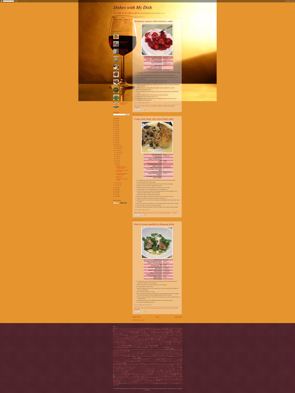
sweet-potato (146, 377)
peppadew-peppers (120, 366)
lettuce (161, 356)
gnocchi (165, 350)
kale (152, 355)
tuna (128, 380)
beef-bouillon (141, 332)
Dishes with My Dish (132, 7)
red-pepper (149, 370)
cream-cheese (174, 342)
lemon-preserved (144, 356)
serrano (154, 373)
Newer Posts (136, 317)
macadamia (121, 358)
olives (157, 212)
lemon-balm (137, 356)
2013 (116, 189)
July (117, 156)
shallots (175, 373)
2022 (116, 129)
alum (169, 328)
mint (161, 359)
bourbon (135, 334)
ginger (125, 350)
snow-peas (155, 374)
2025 (116, 123)
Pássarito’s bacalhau (124, 34)
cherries (130, 338)
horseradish (153, 353)
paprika (116, 364)
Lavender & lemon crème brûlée (124, 103)
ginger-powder (145, 350)
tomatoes (172, 379)
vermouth (122, 382)
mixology (155, 13)
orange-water (146, 363)
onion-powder (130, 363)
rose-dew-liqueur (117, 371)
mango (147, 358)
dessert (124, 13)
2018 (116, 137)
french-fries (154, 349)
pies (170, 366)
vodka (117, 383)
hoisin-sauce (134, 353)
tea (119, 379)
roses (129, 371)
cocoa (114, 341)
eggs (145, 212)
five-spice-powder (155, 347)
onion (120, 363)
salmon (164, 371)
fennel (148, 212)
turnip (153, 380)
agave (135, 328)
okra (180, 361)
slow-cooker (147, 374)
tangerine (179, 377)
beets (155, 332)
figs (134, 347)
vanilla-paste (169, 380)
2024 (116, 125)
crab (139, 342)
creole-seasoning (145, 344)
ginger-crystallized (138, 350)
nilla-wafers (153, 361)
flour (165, 347)
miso (169, 359)
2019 (116, 135)
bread (142, 212)
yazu (168, 383)
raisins (115, 370)
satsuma (114, 373)
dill (132, 345)
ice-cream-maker (172, 353)
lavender (114, 356)
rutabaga (141, 371)
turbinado (131, 380)
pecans (174, 364)
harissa (179, 352)
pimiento (174, 366)
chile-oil (168, 338)
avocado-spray (175, 329)
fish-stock (148, 347)
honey (139, 353)
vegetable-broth (178, 380)
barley (164, 331)
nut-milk (157, 361)
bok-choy (123, 334)
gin (122, 350)
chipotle (131, 339)
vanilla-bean (163, 380)
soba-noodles (161, 374)
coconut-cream (127, 341)
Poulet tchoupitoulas (124, 72)
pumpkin (150, 368)
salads (149, 13)
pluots (151, 367)
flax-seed (161, 347)
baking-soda (134, 331)
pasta (155, 308)
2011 (116, 194)
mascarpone (153, 105)
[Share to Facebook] (140, 109)
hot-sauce (159, 353)
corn (172, 341)
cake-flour (152, 335)
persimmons (144, 366)
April (117, 163)
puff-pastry (145, 368)
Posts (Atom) (142, 320)
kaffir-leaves (147, 355)
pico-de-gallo (165, 366)
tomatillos (152, 379)
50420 (114, 328)
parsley (122, 364)
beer (152, 332)
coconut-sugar (149, 341)
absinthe (119, 328)
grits (157, 352)
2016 (116, 142)
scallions (129, 373)
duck (137, 345)
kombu (169, 355)
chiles (172, 338)
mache (130, 358)
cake (146, 335)
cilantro (149, 339)
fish (137, 347)
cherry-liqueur (142, 338)
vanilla (164, 105)
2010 (116, 196)
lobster (178, 356)
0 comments (137, 107)
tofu (148, 379)
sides (138, 13)
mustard (135, 361)
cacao (142, 335)
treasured (115, 380)
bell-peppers (162, 332)
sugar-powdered (127, 377)
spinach (167, 308)
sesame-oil (160, 373)
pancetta (171, 363)
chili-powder (118, 339)
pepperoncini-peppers (136, 366)
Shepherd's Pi (119, 176)
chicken (148, 338)
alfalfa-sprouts (139, 328)
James (125, 19)
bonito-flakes (129, 334)
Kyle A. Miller (125, 22)
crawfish (162, 342)
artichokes (150, 329)
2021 (116, 131)
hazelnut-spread (121, 353)
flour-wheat (120, 349)
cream (139, 105)
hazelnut (115, 353)
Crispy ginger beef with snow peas (124, 88)
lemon (151, 212)
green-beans (140, 352)
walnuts (122, 383)
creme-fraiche (136, 344)
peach (142, 364)
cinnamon (155, 339)
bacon (180, 329)
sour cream (179, 374)
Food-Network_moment (138, 349)
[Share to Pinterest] (141, 109)
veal (173, 380)
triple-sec (121, 380)
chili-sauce (125, 339)
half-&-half (161, 352)
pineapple (180, 366)
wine (154, 383)
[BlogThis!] (137, 109)
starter (144, 13)
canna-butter (162, 335)
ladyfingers (174, 355)
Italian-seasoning (117, 355)
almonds (164, 328)
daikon (179, 344)
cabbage (137, 335)
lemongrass (152, 356)
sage (150, 371)
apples (139, 212)
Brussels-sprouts (177, 334)
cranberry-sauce (156, 342)
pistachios (131, 367)
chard (119, 338)
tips (144, 379)
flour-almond (171, 347)
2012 (116, 192)
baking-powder (126, 331)
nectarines (142, 361)
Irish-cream (180, 353)
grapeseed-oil (125, 352)
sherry (180, 373)
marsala (179, 358)
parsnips (129, 364)
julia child (135, 355)
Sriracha (146, 376)
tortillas (179, 379)
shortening (121, 374)
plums (148, 367)
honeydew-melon (147, 353)
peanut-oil (155, 364)
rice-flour (164, 370)
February (118, 182)
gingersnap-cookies (159, 350)
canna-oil (168, 335)
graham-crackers (177, 350)
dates (119, 345)
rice (159, 370)
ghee (118, 350)
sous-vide (117, 376)
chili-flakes (177, 338)
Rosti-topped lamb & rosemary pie (124, 57)
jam (130, 355)
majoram (143, 358)
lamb (179, 355)
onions (136, 363)
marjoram (174, 358)
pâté (138, 364)
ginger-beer (132, 350)
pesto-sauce (149, 366)
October (118, 150)
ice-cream (165, 353)
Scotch (144, 373)
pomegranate (156, 367)
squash (140, 376)
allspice (145, 328)
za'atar (180, 383)
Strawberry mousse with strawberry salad (153, 21)
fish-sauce (142, 347)
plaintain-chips (138, 367)
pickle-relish (155, 366)
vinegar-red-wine (157, 382)
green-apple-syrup (133, 352)
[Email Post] (145, 109)
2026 (116, 120)
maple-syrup (161, 358)
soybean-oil (130, 376)
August (118, 154)
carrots (133, 336)
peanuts (161, 364)
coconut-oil (143, 341)
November (118, 148)
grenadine (152, 352)
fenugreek (130, 347)
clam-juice (165, 339)
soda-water (168, 374)
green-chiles (147, 352)
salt (169, 371)
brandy (139, 334)
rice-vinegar (169, 370)
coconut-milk (135, 341)
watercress (132, 383)
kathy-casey (158, 355)
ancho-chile (174, 328)
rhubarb (155, 370)
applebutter (129, 329)
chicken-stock (156, 338)
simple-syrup (141, 374)
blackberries (179, 332)
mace (126, 358)
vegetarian (115, 382)
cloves (173, 339)
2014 (116, 187)
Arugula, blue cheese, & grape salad (124, 96)
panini (176, 363)
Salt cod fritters (123, 80)
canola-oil (174, 335)
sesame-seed (167, 373)
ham (170, 352)
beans (130, 332)
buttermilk (123, 335)
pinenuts (116, 367)
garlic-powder (177, 349)
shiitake (116, 374)
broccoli (170, 334)
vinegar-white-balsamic (172, 382)
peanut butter (149, 364)
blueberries (116, 334)
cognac (155, 341)
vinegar (133, 382)
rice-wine (176, 370)
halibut (166, 352)
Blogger (148, 390)
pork (161, 212)
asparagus (162, 329)
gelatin (146, 105)
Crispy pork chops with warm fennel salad (153, 118)
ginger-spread (152, 350)
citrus (162, 339)
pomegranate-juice (163, 367)
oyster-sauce (158, 363)
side (130, 374)
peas (158, 308)
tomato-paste (158, 379)
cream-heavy (120, 344)
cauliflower (151, 336)
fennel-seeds (124, 347)
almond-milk (159, 328)
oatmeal (168, 361)
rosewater (133, 371)
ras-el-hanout (121, 370)
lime (149, 105)
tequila (122, 379)
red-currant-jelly (142, 370)
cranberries (148, 342)
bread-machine (151, 334)
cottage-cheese (128, 342)
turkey (136, 380)
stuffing (176, 376)
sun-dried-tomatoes (136, 377)
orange (140, 363)
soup (133, 13)
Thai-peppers (133, 379)
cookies (160, 341)
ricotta (163, 308)
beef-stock (147, 332)
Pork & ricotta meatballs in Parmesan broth (154, 224)
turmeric (147, 380)
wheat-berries (143, 383)
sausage (123, 373)
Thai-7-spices (127, 379)
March (117, 165)
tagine (166, 377)
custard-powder (174, 344)
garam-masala (160, 349)
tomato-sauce (165, 379)
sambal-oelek (178, 371)
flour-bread (177, 347)
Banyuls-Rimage (158, 331)
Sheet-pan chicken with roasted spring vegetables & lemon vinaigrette (124, 51)
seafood (149, 373)
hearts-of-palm (127, 353)
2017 (116, 140)
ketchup (165, 355)
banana (151, 331)
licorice (165, 356)
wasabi (128, 383)
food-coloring (129, 349)
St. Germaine (152, 376)
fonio (125, 349)
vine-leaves (127, 382)
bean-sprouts (118, 332)
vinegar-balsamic (149, 382)
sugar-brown (118, 377)
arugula (155, 329)
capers (115, 336)
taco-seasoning (161, 377)
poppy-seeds (174, 367)
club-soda (179, 339)
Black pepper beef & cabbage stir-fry (124, 42)
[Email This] (136, 109)
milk (156, 359)
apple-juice (123, 329)
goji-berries (170, 350)
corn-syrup (178, 341)
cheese (142, 308)
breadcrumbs (158, 334)
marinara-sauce (168, 358)
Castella (121, 64)
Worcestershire (161, 383)
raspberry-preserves (134, 370)
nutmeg (151, 308)
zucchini (115, 384)
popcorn (169, 367)
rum (137, 371)
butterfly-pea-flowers (116, 335)
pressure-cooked (127, 368)
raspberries (127, 370)
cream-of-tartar (128, 344)
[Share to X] (139, 109)
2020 (116, 133)
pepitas (114, 366)
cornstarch (121, 342)
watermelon (138, 383)
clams (170, 339)
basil (168, 331)
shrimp (125, 374)
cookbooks (115, 21)
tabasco (154, 377)
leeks (125, 356)
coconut (120, 341)
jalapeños (125, 355)
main (115, 13)
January (118, 185)
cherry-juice (137, 338)
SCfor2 (140, 373)
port (114, 368)
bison (169, 332)
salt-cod (173, 371)
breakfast (161, 13)
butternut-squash (131, 335)
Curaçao (163, 344)
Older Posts (178, 317)
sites (114, 27)
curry (167, 344)
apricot (144, 329)
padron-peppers (165, 363)
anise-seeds (117, 329)
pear (166, 364)
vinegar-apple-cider (140, 382)
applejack (134, 329)
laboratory (115, 25)
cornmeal (115, 342)
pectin (180, 364)
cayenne (157, 336)
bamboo (147, 331)
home (114, 19)
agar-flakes (130, 328)
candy (156, 335)
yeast (171, 383)
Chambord (115, 338)
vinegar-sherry (163, 382)
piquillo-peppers (123, 367)
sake (155, 371)
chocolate (141, 339)
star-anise (158, 376)
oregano (152, 363)
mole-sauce (121, 361)
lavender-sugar (120, 356)
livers (174, 356)
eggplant (146, 345)
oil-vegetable (174, 361)
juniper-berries (141, 355)
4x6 (177, 388)
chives (135, 339)
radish (180, 368)
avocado (168, 329)
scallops (135, 373)
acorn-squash (124, 328)
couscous (135, 342)
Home (157, 317)
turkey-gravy (142, 380)
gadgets (115, 23)
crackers (143, 342)
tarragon (114, 379)
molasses (115, 361)
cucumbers (153, 344)
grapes (120, 352)
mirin (165, 359)
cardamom (127, 336)
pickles (160, 366)
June (117, 158)
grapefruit (115, 352)
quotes (170, 368)
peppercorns (128, 366)
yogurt (174, 383)
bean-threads (125, 332)
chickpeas (163, 338)
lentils (157, 356)
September (118, 152)
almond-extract (152, 328)
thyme (139, 379)
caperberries (180, 335)
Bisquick (174, 332)
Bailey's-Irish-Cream (118, 331)
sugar (180, 376)
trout (125, 380)
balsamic (142, 331)
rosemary (124, 371)
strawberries (159, 105)
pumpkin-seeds (158, 368)
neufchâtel (147, 361)
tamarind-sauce (173, 377)
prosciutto (135, 368)
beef (135, 332)
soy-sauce (123, 376)
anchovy (180, 328)
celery (162, 336)
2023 (116, 127)
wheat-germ (149, 383)
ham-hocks (175, 352)
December (118, 146)
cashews (146, 336)
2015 (116, 144)
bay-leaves (174, 331)
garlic (167, 349)
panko (180, 363)
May (117, 160)
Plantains (143, 367)
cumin (158, 344)
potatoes (118, 368)
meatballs (144, 359)
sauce (118, 373)
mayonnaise (137, 359)
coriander (167, 341)
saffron (146, 371)
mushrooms (127, 361)
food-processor (147, 349)
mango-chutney (154, 358)
